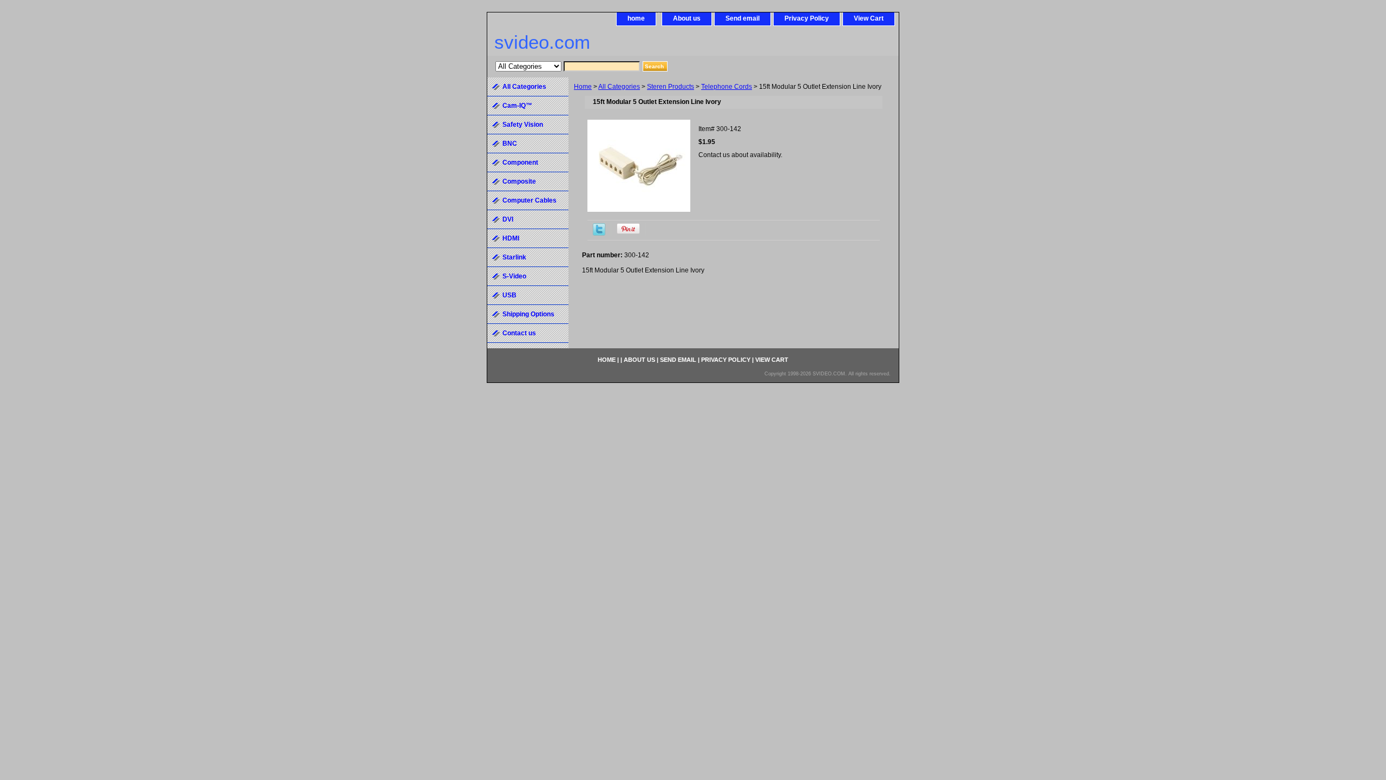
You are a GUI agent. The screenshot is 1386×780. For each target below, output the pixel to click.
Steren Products (670, 86)
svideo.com (542, 42)
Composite (519, 181)
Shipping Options (528, 314)
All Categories (619, 86)
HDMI (510, 238)
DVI (507, 219)
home (636, 18)
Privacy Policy (806, 18)
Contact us (519, 333)
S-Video (514, 276)
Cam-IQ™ (517, 105)
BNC (509, 143)
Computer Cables (529, 200)
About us (687, 18)
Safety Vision (522, 124)
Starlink (514, 257)
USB (509, 295)
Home (583, 86)
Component (520, 162)
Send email (742, 18)
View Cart (869, 18)
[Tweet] (599, 233)
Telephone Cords (726, 86)
